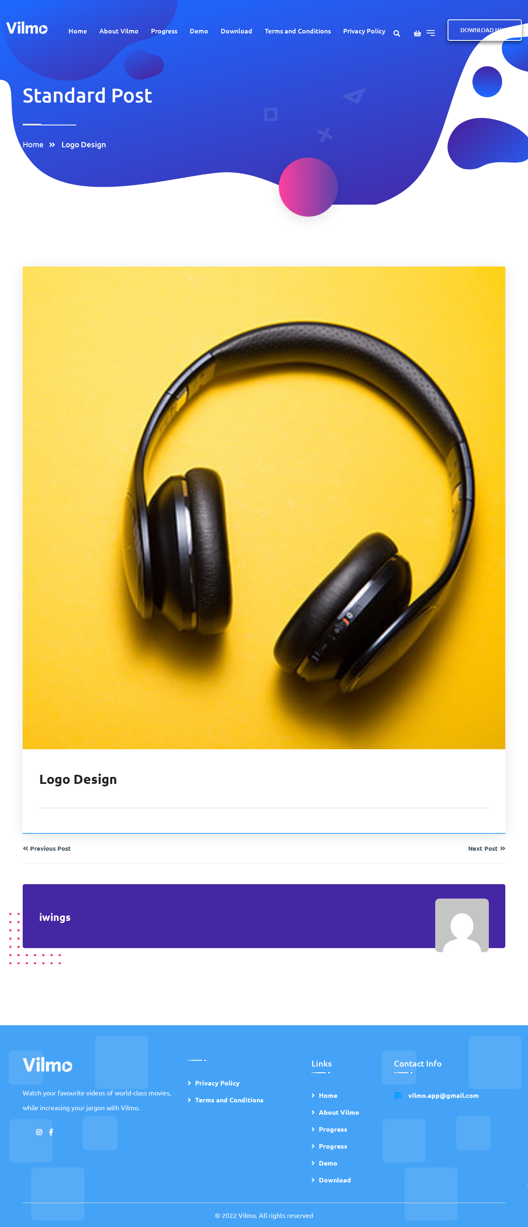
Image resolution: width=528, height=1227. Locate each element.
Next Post (483, 848)
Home (77, 30)
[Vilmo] (26, 27)
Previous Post (50, 848)
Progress (164, 30)
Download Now (484, 30)
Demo (199, 30)
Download (236, 30)
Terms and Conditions (298, 30)
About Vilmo (119, 30)
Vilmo (247, 1215)
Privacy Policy (364, 30)
